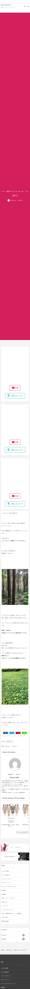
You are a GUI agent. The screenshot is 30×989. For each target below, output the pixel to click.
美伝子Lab (15, 195)
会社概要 (4, 894)
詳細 (16, 388)
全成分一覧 (4, 902)
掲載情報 (4, 890)
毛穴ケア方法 (5, 917)
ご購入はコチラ (16, 396)
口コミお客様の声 (6, 875)
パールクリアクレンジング (8, 909)
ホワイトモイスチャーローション (9, 886)
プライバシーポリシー (7, 878)
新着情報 (11, 821)
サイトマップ (5, 905)
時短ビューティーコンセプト (8, 898)
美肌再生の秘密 (5, 921)
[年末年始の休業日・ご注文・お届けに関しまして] (11, 810)
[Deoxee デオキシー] (6, 5)
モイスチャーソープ (6, 882)
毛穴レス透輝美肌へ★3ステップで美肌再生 (11, 913)
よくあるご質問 (5, 871)
